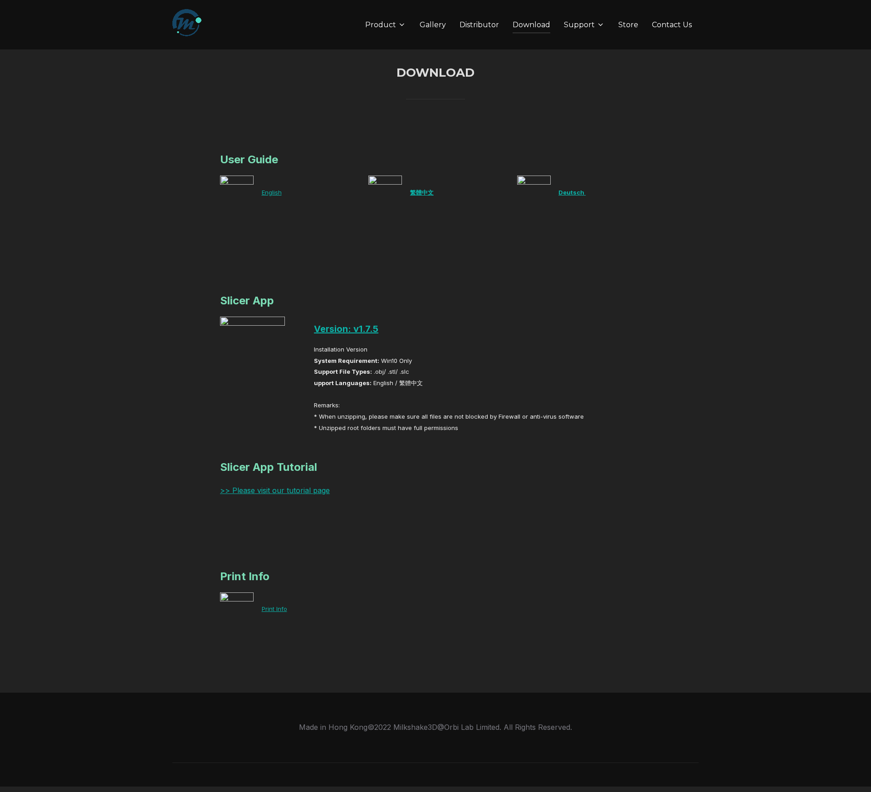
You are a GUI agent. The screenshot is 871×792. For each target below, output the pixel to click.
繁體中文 (422, 192)
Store (628, 24)
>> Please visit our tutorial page (275, 490)
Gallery (433, 24)
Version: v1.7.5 (346, 328)
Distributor (479, 24)
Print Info (274, 608)
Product (380, 24)
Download (531, 24)
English (272, 192)
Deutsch (572, 192)
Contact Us (672, 24)
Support (579, 24)
